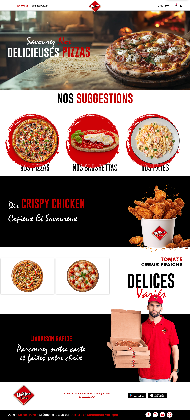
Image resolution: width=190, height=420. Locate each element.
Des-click (77, 415)
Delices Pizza (27, 415)
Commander (22, 6)
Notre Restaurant (39, 6)
